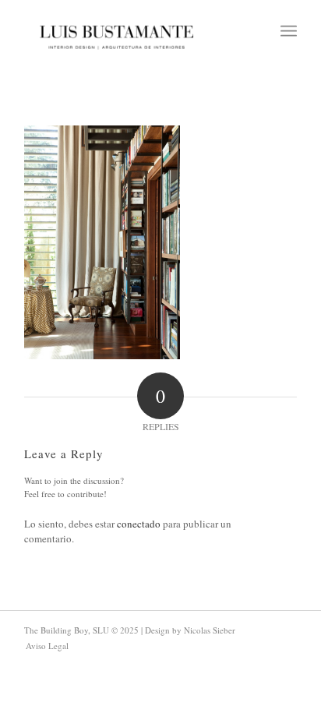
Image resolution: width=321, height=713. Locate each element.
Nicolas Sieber (209, 630)
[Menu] (288, 31)
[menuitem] (288, 31)
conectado (138, 524)
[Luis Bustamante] (117, 31)
